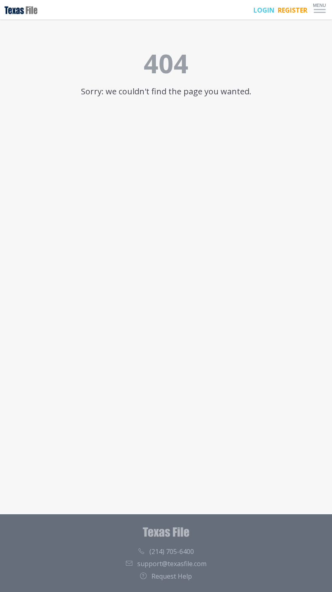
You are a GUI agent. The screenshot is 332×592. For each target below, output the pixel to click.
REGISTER (292, 10)
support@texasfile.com (171, 563)
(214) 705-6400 (171, 551)
